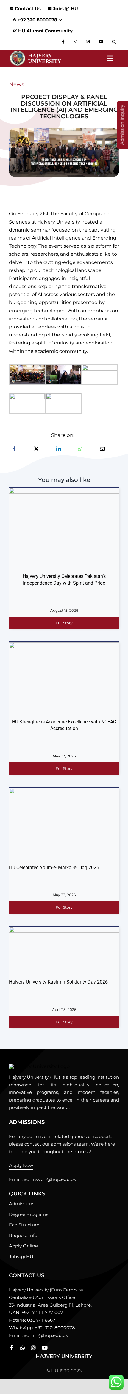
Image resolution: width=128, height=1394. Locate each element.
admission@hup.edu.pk (50, 1179)
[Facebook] (14, 449)
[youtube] (45, 1347)
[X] (36, 449)
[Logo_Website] (35, 52)
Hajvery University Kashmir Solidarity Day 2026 (58, 982)
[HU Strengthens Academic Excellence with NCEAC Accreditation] (64, 678)
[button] (115, 42)
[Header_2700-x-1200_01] (39, 1066)
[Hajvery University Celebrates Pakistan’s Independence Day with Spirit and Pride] (64, 529)
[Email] (102, 449)
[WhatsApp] (80, 449)
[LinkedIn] (58, 449)
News (16, 84)
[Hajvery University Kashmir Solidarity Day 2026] (64, 951)
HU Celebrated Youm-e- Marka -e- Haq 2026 (54, 867)
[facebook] (11, 1347)
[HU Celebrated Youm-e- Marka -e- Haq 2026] (64, 824)
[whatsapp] (22, 1347)
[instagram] (33, 1347)
